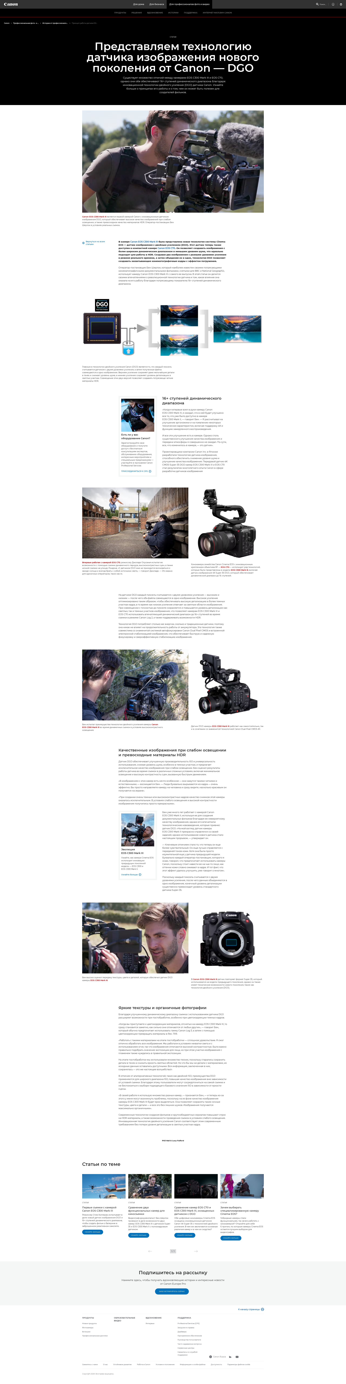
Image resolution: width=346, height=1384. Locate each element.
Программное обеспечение (190, 1336)
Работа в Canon (143, 1364)
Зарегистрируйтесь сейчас (172, 1291)
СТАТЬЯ (173, 37)
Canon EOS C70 (166, 248)
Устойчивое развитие (122, 1364)
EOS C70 (225, 567)
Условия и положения (165, 1364)
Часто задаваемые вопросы (190, 1344)
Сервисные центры (186, 1348)
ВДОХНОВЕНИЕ (155, 12)
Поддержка (190, 12)
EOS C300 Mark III (239, 570)
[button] (150, 1251)
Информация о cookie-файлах (192, 1364)
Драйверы (182, 1332)
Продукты (120, 12)
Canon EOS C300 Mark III (94, 216)
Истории (173, 12)
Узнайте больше (92, 1232)
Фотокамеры (87, 1328)
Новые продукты (89, 1323)
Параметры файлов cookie (238, 1364)
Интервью (150, 1323)
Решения (137, 12)
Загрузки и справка (186, 1328)
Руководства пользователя (189, 1340)
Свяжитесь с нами (90, 1364)
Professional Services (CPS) (188, 1323)
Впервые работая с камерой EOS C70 (101, 562)
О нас (105, 1364)
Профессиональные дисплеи (95, 1336)
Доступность (216, 1364)
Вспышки (86, 1332)
